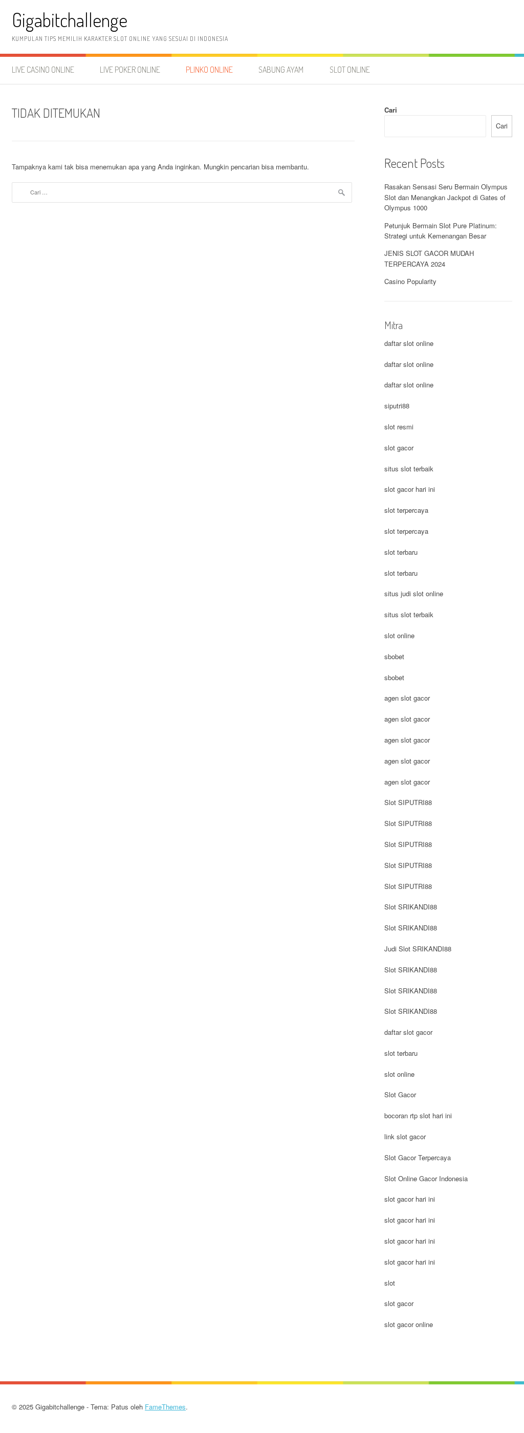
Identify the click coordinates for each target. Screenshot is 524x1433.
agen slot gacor (407, 698)
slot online (399, 635)
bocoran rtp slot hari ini (418, 1115)
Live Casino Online (43, 69)
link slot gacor (405, 1136)
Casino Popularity (410, 281)
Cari (390, 110)
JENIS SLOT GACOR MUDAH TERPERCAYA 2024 (429, 258)
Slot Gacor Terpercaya (417, 1157)
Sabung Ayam (280, 69)
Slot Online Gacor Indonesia (426, 1178)
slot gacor (398, 447)
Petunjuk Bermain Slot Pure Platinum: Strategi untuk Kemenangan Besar (440, 231)
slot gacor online (408, 1324)
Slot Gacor (400, 1094)
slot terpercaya (406, 510)
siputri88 (396, 405)
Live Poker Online (130, 69)
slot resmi (398, 426)
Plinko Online (209, 69)
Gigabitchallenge (69, 20)
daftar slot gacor (408, 1032)
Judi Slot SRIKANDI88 (417, 948)
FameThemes (165, 1407)
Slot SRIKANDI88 (410, 906)
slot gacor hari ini (409, 489)
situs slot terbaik (408, 468)
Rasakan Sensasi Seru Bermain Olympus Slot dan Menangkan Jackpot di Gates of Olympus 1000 (446, 197)
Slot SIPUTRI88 (408, 802)
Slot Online (350, 69)
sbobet (394, 656)
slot (389, 1283)
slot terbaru (401, 552)
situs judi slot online (413, 593)
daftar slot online (408, 343)
